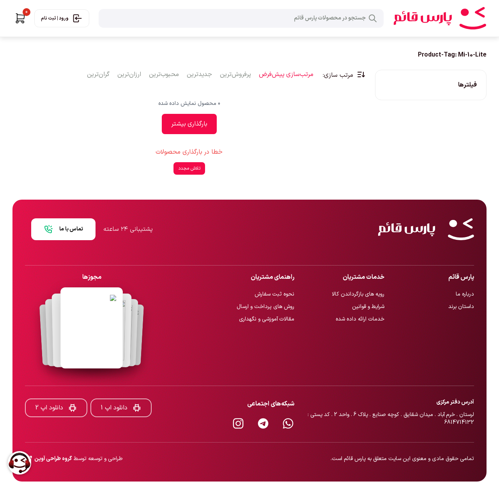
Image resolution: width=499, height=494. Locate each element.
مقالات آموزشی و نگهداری (266, 305)
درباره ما (465, 280)
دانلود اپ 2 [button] (49, 393)
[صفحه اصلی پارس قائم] (440, 18)
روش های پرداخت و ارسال (265, 293)
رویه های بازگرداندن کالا (358, 280)
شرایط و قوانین (368, 293)
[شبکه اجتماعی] (288, 409)
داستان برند (461, 293)
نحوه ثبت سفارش (274, 280)
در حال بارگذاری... (189, 163)
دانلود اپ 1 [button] (114, 393)
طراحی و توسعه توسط (78, 445)
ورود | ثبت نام (55, 18)
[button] (20, 18)
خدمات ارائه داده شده (360, 305)
